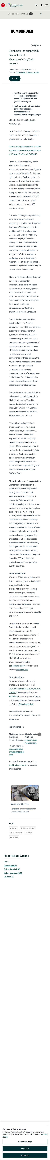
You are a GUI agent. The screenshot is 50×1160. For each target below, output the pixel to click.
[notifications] (41, 5)
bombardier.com (18, 666)
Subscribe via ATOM (13, 873)
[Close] (47, 1125)
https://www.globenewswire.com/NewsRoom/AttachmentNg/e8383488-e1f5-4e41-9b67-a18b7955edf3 (25, 150)
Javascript (8, 877)
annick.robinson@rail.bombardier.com (16, 752)
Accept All (25, 1155)
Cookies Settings (25, 1142)
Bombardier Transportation (27, 72)
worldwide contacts (17, 765)
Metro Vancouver (16, 833)
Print (6, 862)
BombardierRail (26, 704)
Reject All (25, 1149)
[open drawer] (46, 5)
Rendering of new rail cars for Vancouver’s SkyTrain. (23, 810)
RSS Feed (13, 696)
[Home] (12, 5)
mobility (29, 833)
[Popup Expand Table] (39, 734)
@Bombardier (22, 670)
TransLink (13, 828)
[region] (25, 1141)
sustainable (14, 837)
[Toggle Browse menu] (41, 13)
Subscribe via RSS (12, 869)
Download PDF (10, 865)
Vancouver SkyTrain (20, 804)
